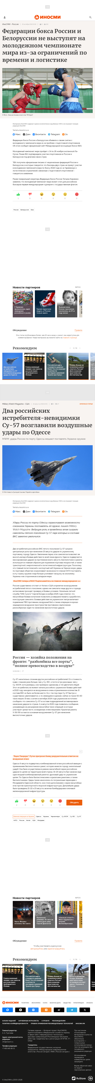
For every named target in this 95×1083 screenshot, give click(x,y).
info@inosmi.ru (7, 1042)
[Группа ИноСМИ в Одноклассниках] (46, 1010)
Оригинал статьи (86, 404)
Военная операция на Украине (24, 816)
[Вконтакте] (39, 134)
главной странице (70, 338)
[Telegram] (54, 134)
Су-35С (72, 816)
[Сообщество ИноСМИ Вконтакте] (33, 1010)
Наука (45, 1003)
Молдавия (41, 820)
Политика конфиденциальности (15, 1023)
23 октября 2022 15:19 (29, 24)
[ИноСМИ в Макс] (7, 1010)
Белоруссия (25, 210)
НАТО (15, 820)
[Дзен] (26, 134)
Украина (46, 816)
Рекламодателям (58, 1021)
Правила (78, 330)
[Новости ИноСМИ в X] (84, 1010)
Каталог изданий (9, 1021)
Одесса (38, 816)
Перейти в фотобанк (32, 492)
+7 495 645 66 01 (8, 1048)
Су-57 (79, 816)
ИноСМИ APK (80, 1023)
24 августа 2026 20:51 (40, 404)
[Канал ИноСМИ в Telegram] (72, 1010)
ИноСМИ (6, 24)
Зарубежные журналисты (28, 1021)
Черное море (55, 816)
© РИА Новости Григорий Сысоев (13, 492)
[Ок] (65, 134)
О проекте (45, 1021)
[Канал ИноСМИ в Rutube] (59, 1010)
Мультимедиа (78, 1003)
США (27, 404)
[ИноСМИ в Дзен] (20, 1010)
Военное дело (55, 1003)
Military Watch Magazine (13, 404)
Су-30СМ (65, 816)
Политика (25, 1003)
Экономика (36, 1003)
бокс (32, 210)
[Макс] (17, 134)
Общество (67, 1003)
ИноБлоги (90, 1003)
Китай (28, 820)
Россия (15, 24)
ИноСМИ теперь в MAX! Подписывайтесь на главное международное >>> (46, 581)
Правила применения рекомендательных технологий (52, 1023)
